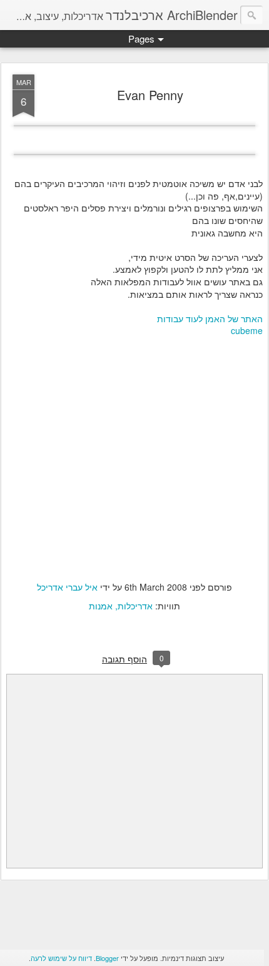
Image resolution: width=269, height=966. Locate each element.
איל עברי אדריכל (67, 587)
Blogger (107, 958)
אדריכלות (135, 605)
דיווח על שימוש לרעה (61, 958)
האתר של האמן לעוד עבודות (210, 318)
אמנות (101, 605)
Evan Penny (150, 95)
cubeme (247, 330)
